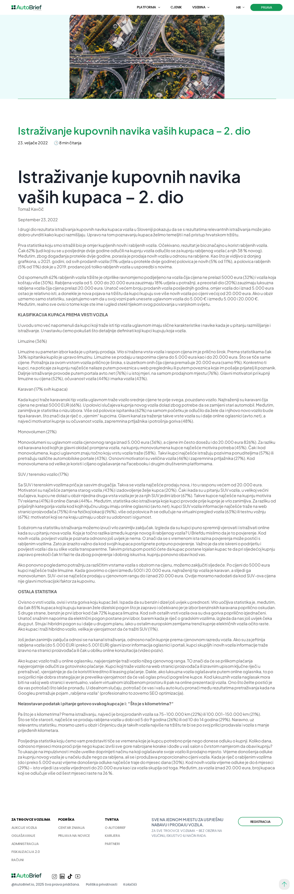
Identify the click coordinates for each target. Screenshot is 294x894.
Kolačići (130, 884)
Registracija (260, 821)
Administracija (25, 843)
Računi (17, 859)
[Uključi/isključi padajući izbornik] (159, 7)
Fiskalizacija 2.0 (25, 851)
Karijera (112, 835)
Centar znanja (71, 827)
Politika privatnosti (101, 884)
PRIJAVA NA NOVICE (74, 835)
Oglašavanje (23, 835)
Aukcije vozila (24, 827)
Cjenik (176, 7)
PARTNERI (112, 843)
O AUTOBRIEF (115, 827)
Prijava (266, 7)
